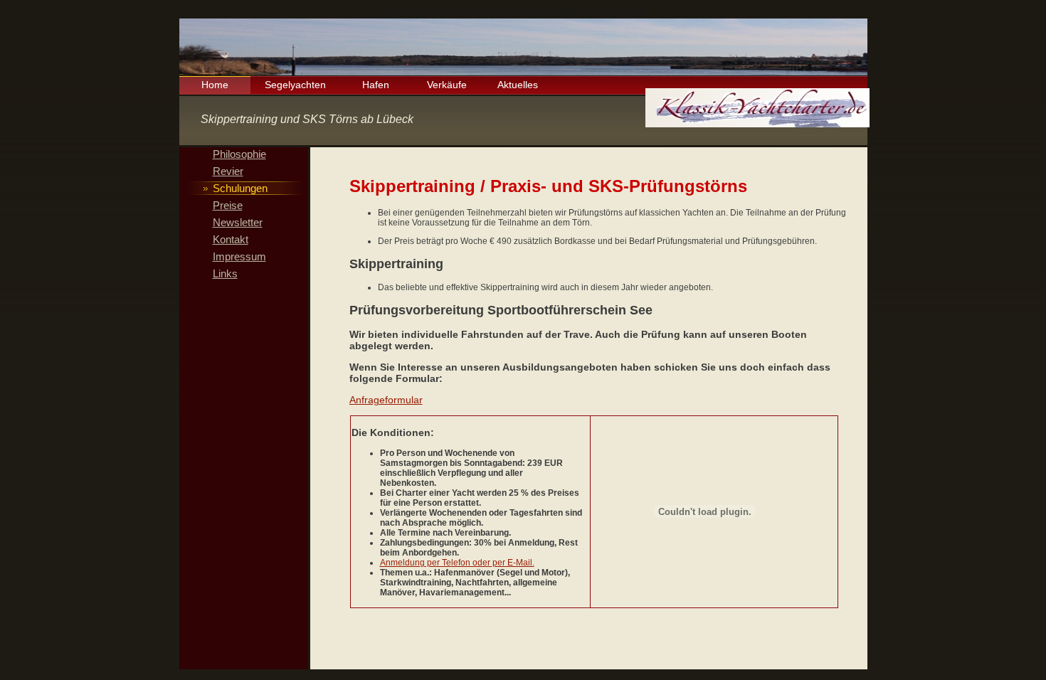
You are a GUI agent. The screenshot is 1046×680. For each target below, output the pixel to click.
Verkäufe (447, 84)
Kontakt (230, 239)
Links (225, 273)
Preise (228, 205)
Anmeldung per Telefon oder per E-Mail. (457, 563)
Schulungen (240, 188)
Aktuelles (517, 84)
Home (214, 84)
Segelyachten (295, 84)
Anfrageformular (386, 399)
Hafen (375, 84)
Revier (228, 171)
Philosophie (239, 154)
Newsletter (238, 222)
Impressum (239, 256)
